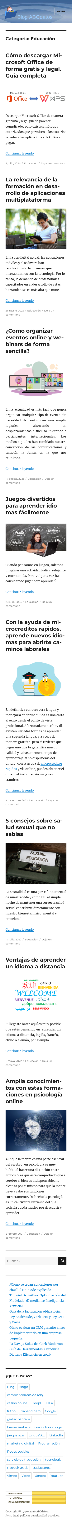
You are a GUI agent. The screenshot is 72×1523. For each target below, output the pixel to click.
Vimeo (12, 1476)
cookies (54, 1515)
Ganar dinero (31, 1411)
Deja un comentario (53, 163)
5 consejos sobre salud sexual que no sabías (34, 827)
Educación (30, 163)
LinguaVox (37, 1435)
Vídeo (26, 1476)
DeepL (37, 1403)
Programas (15, 1493)
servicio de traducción (24, 1459)
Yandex (40, 1476)
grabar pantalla (18, 1419)
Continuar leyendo (20, 153)
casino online (17, 1403)
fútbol (11, 1411)
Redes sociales (18, 1451)
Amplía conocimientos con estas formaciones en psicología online (34, 1091)
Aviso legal (12, 1515)
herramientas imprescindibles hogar (35, 1427)
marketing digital (20, 1443)
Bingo (23, 1387)
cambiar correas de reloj (25, 1395)
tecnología (53, 1459)
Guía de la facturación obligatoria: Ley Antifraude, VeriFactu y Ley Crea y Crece (36, 1316)
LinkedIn (56, 1435)
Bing (10, 1387)
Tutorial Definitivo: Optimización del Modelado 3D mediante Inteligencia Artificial (37, 1300)
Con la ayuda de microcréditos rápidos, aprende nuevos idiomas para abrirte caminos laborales (35, 635)
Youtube (57, 1476)
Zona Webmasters (19, 1502)
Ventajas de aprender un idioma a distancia (36, 963)
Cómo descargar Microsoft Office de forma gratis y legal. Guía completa (34, 65)
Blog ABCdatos (35, 17)
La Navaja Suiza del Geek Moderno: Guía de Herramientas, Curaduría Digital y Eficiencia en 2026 (36, 1349)
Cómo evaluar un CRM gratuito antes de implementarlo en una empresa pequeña (37, 1333)
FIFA (49, 1403)
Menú (61, 11)
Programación (49, 1443)
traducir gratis (17, 1468)
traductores (41, 1468)
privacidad (40, 1515)
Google (50, 1411)
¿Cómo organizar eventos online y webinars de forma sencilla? (35, 340)
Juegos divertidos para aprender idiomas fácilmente (32, 506)
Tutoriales (15, 1498)
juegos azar (15, 1435)
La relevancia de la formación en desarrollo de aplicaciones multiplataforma (35, 189)
